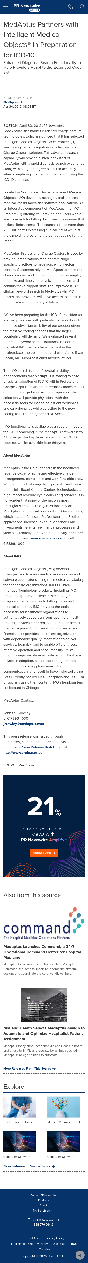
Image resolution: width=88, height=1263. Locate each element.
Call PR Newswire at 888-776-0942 (44, 1222)
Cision (52, 1256)
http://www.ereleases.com (24, 752)
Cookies (44, 1249)
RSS (74, 1243)
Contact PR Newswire (43, 1195)
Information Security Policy (29, 1243)
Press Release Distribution (42, 747)
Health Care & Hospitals (20, 1122)
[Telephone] (70, 7)
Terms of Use (30, 1238)
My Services (42, 1210)
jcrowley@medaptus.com (23, 723)
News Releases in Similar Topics (27, 1166)
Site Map (59, 1243)
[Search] (82, 7)
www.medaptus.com (46, 538)
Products (43, 1200)
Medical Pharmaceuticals (64, 1122)
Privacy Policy (54, 1238)
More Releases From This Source (27, 1068)
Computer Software (16, 1156)
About (43, 1205)
